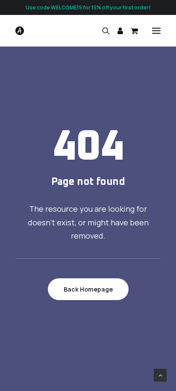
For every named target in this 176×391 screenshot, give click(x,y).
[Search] (102, 31)
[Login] (116, 31)
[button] (156, 31)
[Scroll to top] (160, 375)
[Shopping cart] (130, 31)
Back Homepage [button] (88, 289)
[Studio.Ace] (19, 30)
